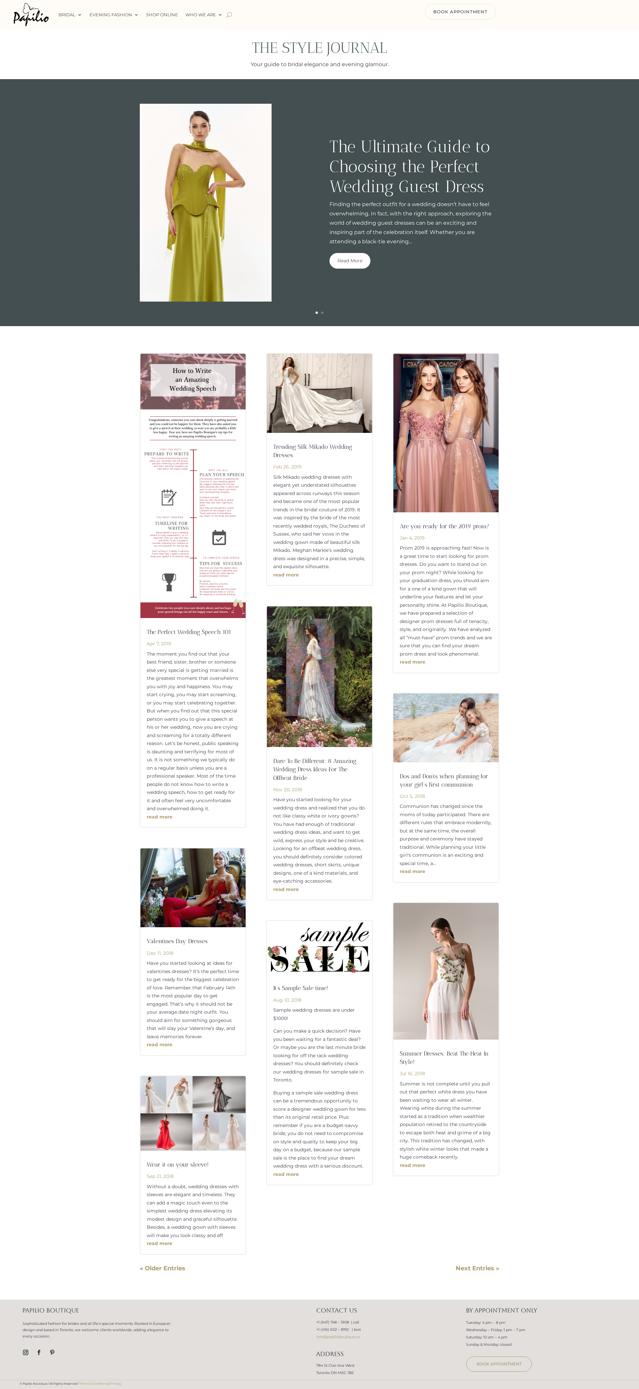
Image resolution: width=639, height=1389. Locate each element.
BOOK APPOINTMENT (460, 11)
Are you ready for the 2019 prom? (444, 526)
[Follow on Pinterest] (52, 1352)
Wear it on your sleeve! (178, 1164)
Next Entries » (477, 1268)
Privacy (115, 1383)
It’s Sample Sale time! (300, 988)
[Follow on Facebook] (39, 1352)
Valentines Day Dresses (177, 941)
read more (159, 817)
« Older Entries (162, 1268)
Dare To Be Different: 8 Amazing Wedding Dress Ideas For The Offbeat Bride (314, 769)
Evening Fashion (111, 14)
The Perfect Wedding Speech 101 (189, 632)
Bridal (67, 14)
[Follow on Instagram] (25, 1352)
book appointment (499, 1363)
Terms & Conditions (94, 1383)
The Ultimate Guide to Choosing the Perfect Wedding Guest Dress (409, 166)
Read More (349, 261)
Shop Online (162, 14)
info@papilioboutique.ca (338, 1336)
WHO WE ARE (200, 14)
